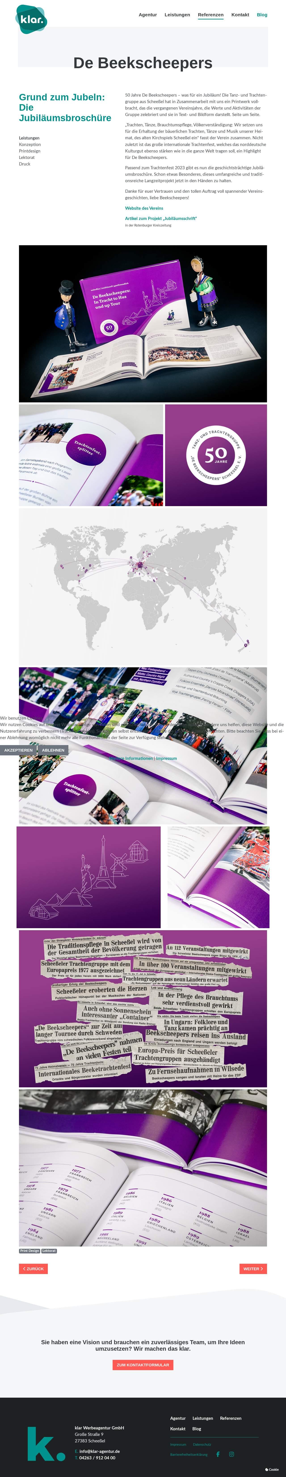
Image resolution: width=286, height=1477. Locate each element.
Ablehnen (53, 750)
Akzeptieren (18, 750)
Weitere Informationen (131, 758)
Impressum (166, 758)
